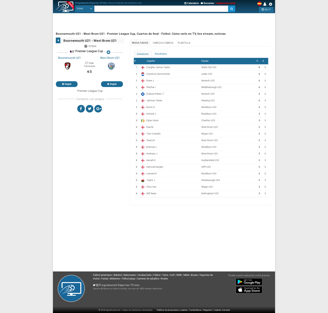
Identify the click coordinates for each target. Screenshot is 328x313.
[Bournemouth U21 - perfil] (67, 66)
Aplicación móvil (226, 3)
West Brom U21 (110, 58)
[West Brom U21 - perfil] (111, 66)
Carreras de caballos (148, 278)
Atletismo (115, 278)
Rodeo (164, 278)
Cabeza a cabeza (163, 42)
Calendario (192, 3)
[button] (84, 9)
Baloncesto (130, 275)
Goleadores (143, 54)
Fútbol (156, 275)
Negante (207, 310)
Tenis (165, 275)
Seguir (68, 84)
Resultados (140, 42)
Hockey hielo (145, 275)
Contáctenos (195, 310)
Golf (172, 275)
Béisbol (118, 275)
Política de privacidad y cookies (172, 310)
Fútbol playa (128, 278)
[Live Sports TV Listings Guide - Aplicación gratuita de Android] (249, 280)
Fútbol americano (102, 275)
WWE (179, 275)
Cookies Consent (221, 310)
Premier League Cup (89, 51)
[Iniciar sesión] (265, 4)
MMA (186, 275)
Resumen (208, 3)
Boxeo (194, 275)
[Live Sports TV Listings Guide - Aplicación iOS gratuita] (249, 288)
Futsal (104, 278)
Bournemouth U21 (69, 58)
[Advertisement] (125, 22)
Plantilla (184, 42)
